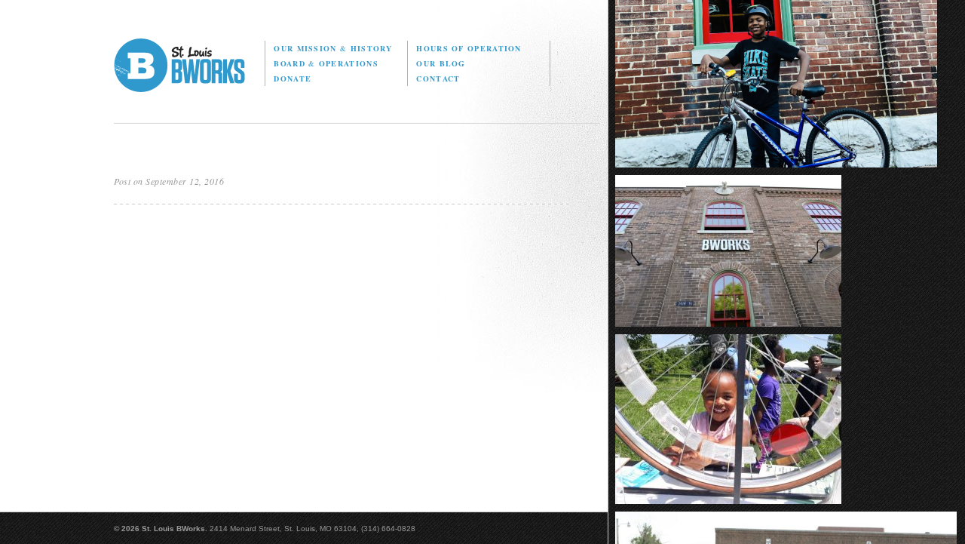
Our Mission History (333, 48)
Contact (438, 78)
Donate (292, 78)
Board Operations (326, 63)
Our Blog (440, 63)
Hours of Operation (468, 48)
